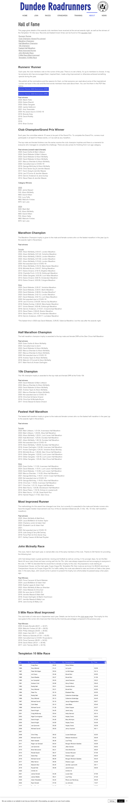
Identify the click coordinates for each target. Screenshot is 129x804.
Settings (112, 801)
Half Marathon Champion (28, 43)
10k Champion (24, 46)
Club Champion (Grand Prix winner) (32, 39)
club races (85, 616)
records (84, 33)
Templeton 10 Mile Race (28, 57)
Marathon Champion (26, 41)
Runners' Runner (25, 36)
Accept (121, 801)
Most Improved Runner (27, 50)
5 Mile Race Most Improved (29, 55)
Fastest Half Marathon (27, 48)
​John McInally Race (26, 53)
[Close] (127, 800)
